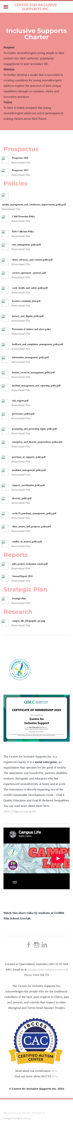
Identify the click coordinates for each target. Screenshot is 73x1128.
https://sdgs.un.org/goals (20, 811)
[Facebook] (29, 945)
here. (54, 1071)
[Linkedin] (44, 945)
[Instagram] (36, 945)
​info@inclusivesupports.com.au (47, 969)
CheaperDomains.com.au (17, 1118)
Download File (20, 162)
